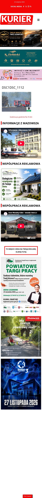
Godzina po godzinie (17, 117)
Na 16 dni (28, 117)
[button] (38, 20)
